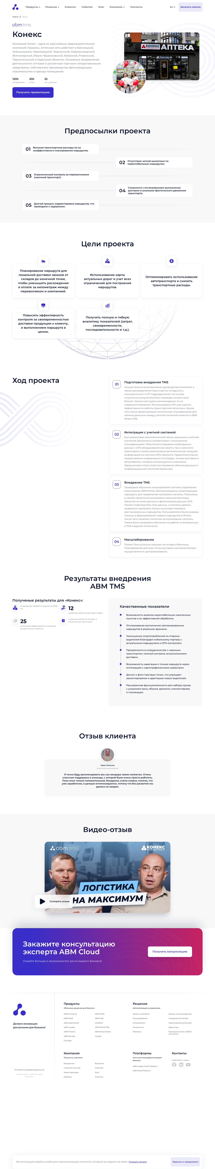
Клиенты (70, 7)
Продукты (32, 7)
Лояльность (138, 1027)
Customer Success (72, 1068)
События (87, 7)
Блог (101, 7)
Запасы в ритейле (141, 1014)
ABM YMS (99, 1018)
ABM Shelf (68, 1018)
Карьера (68, 1077)
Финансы (137, 1032)
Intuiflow (99, 1023)
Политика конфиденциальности (29, 1070)
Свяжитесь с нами (180, 1060)
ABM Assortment (71, 1023)
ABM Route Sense (103, 1032)
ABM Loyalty (69, 1027)
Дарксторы (173, 1027)
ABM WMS (99, 1014)
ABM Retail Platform (142, 1071)
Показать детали (138, 1162)
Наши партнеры (71, 1072)
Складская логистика (178, 1018)
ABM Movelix (69, 1036)
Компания (116, 7)
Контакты (136, 7)
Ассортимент (139, 1023)
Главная (15, 17)
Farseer (98, 1036)
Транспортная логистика (179, 1023)
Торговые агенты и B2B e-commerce (180, 1033)
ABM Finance (69, 1032)
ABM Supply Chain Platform (145, 1066)
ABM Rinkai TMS (102, 1027)
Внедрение (69, 1063)
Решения (51, 7)
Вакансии (99, 1063)
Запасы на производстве (180, 1014)
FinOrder (68, 1040)
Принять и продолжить (185, 1162)
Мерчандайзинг (140, 1018)
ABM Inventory (70, 1014)
